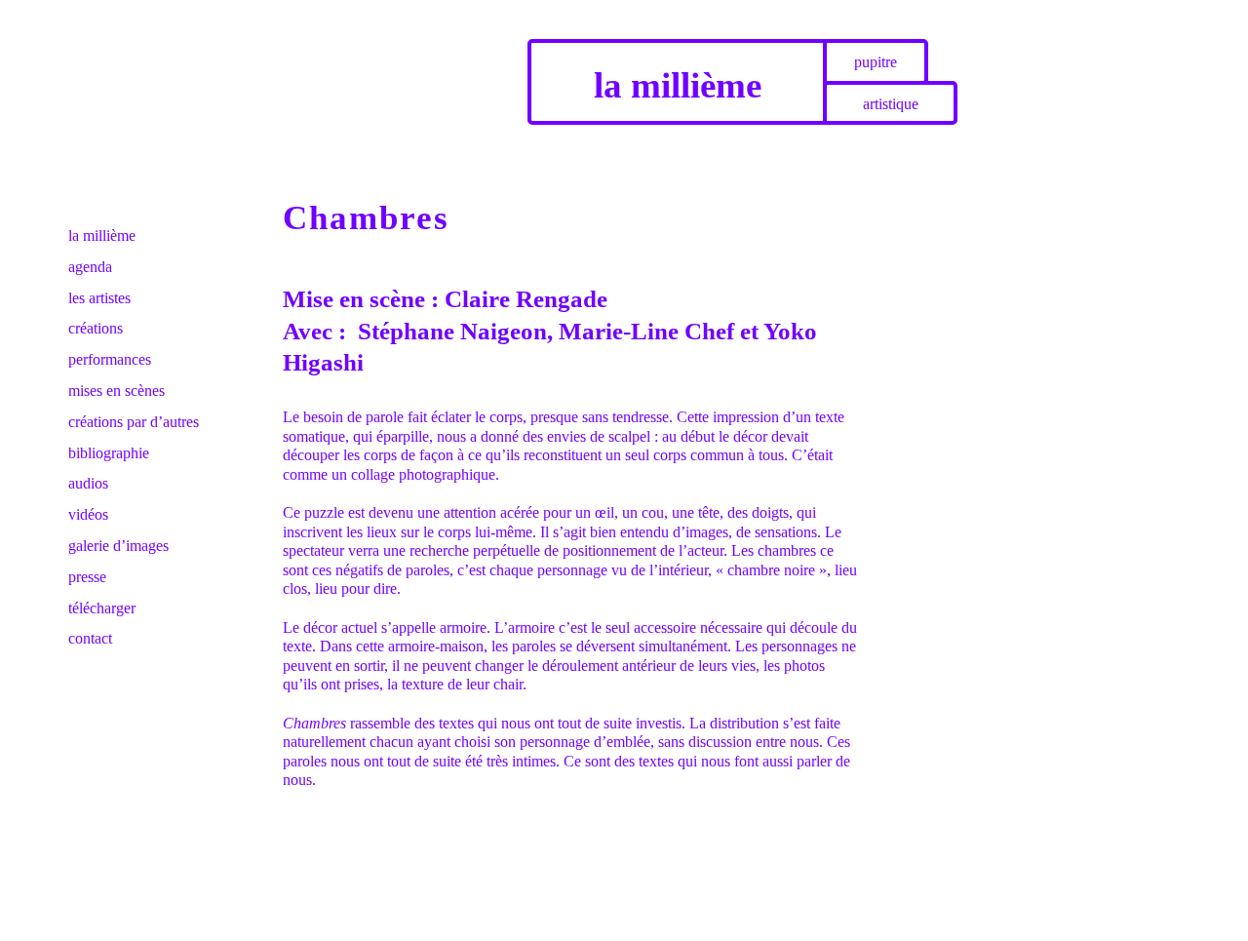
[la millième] (136, 47)
